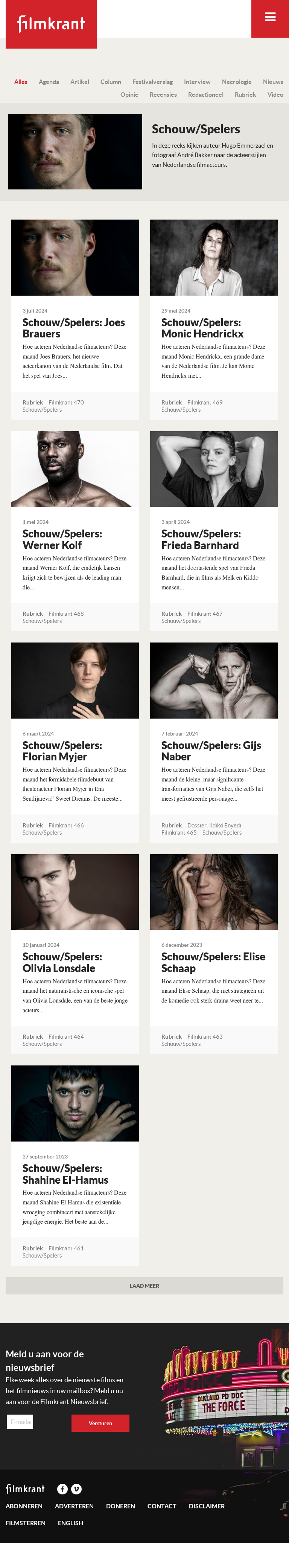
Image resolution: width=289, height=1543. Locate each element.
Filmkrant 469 (205, 402)
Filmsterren (26, 1523)
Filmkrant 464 (66, 1036)
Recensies (163, 94)
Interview (197, 81)
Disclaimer (207, 1506)
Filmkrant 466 (66, 825)
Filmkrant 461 (66, 1248)
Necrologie (237, 81)
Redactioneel (206, 94)
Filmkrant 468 (66, 614)
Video (275, 94)
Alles (20, 81)
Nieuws (273, 81)
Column (110, 81)
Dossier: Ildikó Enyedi (214, 825)
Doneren (120, 1506)
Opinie (129, 94)
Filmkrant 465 (179, 832)
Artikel (79, 81)
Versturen (100, 1423)
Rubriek (245, 94)
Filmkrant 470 (66, 402)
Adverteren (74, 1506)
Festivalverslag (152, 81)
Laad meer (144, 1285)
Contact (162, 1506)
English (70, 1523)
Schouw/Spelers (42, 409)
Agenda (49, 81)
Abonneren (24, 1506)
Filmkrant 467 (205, 614)
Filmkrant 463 (205, 1036)
